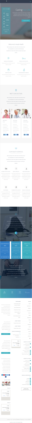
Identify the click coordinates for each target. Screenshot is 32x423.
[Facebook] (9, 375)
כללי (29, 338)
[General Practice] (9, 382)
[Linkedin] (2, 375)
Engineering (28, 317)
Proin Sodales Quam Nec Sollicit (16, 316)
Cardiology (28, 378)
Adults (29, 303)
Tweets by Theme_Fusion (17, 323)
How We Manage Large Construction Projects (17, 304)
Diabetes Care (27, 381)
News (29, 326)
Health (29, 319)
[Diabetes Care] (9, 385)
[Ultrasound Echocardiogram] (3, 385)
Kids (29, 322)
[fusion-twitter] (26, 134)
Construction (28, 310)
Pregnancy (29, 329)
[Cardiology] (6, 382)
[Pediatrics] (3, 382)
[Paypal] (5, 376)
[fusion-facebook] (28, 134)
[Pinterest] (4, 375)
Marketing (29, 324)
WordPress (29, 419)
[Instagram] (5, 375)
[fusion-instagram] (24, 134)
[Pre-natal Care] (6, 385)
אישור (4, 395)
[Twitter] (7, 375)
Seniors (29, 331)
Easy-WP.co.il (11, 422)
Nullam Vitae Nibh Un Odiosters (17, 313)
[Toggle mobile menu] (30, 1)
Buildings (29, 308)
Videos (29, 333)
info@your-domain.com (27, 351)
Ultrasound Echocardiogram (25, 384)
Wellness (29, 336)
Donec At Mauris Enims (17, 307)
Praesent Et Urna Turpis (17, 309)
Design (29, 315)
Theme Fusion (18, 419)
